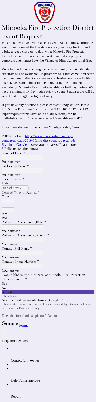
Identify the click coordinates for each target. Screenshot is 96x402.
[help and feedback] (4, 333)
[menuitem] (52, 354)
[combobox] (8, 201)
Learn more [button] (67, 144)
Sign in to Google (14, 144)
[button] (48, 292)
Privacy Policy (29, 308)
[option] (48, 214)
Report (52, 316)
